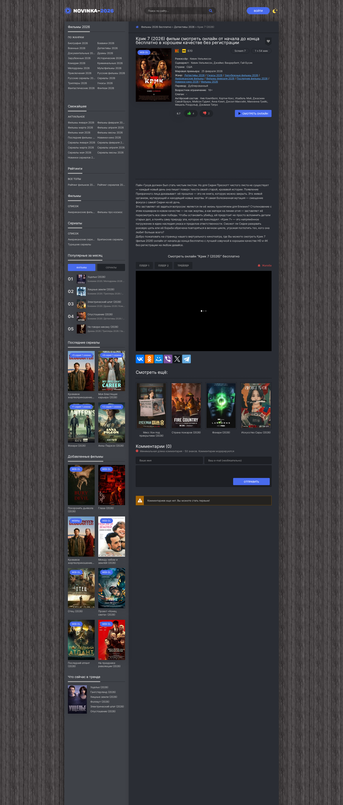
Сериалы (111, 267)
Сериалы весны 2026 (110, 152)
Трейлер (183, 265)
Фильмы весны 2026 (110, 132)
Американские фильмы (189, 78)
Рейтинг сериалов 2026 (111, 184)
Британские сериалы (110, 239)
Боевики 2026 (105, 43)
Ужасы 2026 (214, 75)
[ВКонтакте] (140, 359)
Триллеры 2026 (77, 83)
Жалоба (267, 265)
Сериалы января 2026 (81, 142)
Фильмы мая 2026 (79, 132)
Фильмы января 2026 (81, 122)
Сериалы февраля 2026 (111, 142)
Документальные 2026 (82, 53)
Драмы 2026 (105, 53)
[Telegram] (186, 359)
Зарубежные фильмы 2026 (241, 75)
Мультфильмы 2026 (109, 68)
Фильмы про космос (110, 212)
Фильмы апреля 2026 (110, 127)
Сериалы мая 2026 (79, 152)
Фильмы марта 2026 (80, 127)
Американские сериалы (82, 239)
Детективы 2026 (184, 26)
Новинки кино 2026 (187, 81)
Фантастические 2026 (81, 88)
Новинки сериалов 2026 (82, 157)
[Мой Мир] (158, 359)
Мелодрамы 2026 (79, 68)
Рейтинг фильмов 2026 (82, 184)
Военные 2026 (76, 48)
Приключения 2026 (79, 73)
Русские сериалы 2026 (82, 78)
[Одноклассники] (149, 359)
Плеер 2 (163, 265)
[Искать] (210, 10)
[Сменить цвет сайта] (275, 10)
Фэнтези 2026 (105, 88)
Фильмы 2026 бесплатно (156, 26)
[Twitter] (177, 359)
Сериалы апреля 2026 (111, 147)
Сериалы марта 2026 (81, 147)
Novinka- (93, 11)
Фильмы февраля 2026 (220, 78)
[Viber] (168, 359)
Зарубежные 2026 (79, 58)
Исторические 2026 (109, 58)
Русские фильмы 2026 (111, 73)
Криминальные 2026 (110, 63)
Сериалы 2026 (106, 78)
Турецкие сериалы (79, 244)
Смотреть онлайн (255, 113)
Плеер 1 (144, 265)
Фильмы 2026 (209, 81)
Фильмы (81, 267)
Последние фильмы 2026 (252, 78)
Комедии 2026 (76, 63)
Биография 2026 (78, 43)
